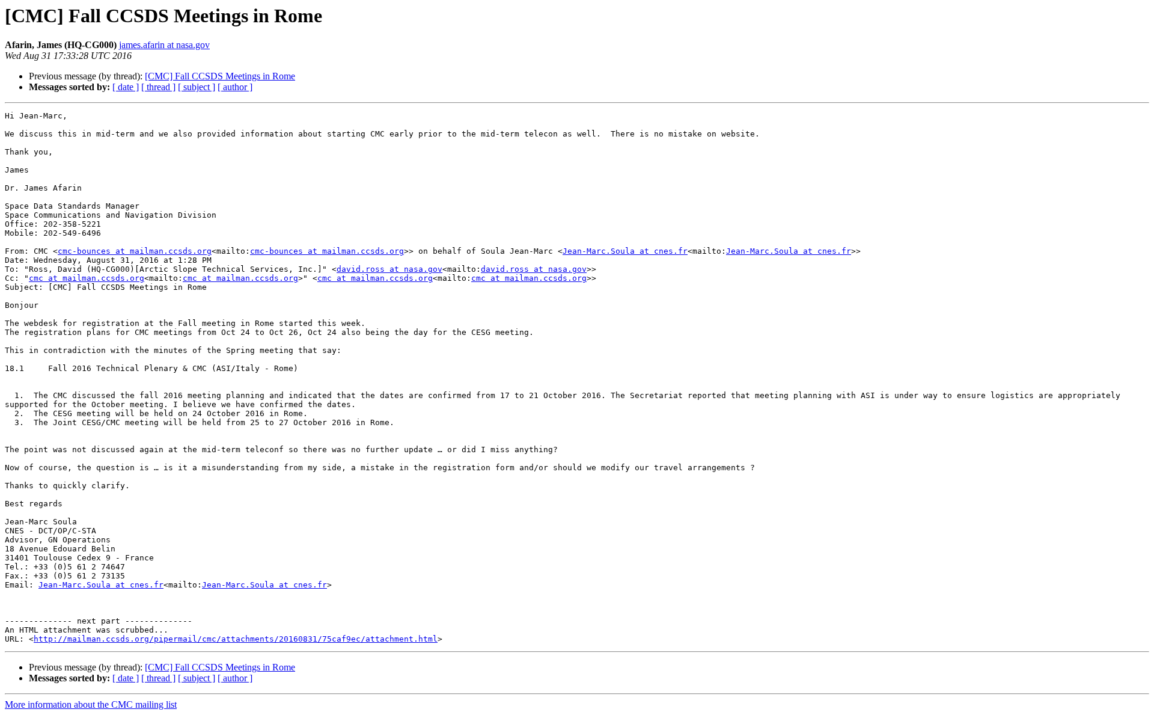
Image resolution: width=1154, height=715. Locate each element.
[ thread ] (158, 87)
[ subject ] (196, 87)
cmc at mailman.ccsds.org (86, 278)
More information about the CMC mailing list (91, 704)
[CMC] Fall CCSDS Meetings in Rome (220, 76)
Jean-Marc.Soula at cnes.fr (625, 251)
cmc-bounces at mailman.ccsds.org (135, 251)
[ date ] (125, 87)
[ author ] (235, 87)
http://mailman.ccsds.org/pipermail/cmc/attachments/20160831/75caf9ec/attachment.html (236, 638)
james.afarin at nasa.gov (164, 45)
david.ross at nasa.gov (389, 269)
